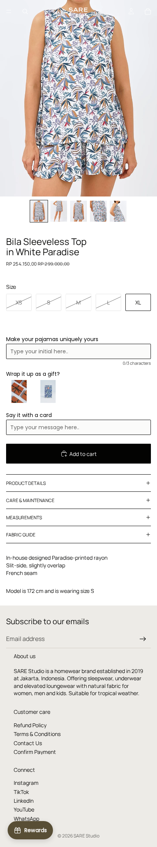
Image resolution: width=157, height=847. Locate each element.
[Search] (25, 11)
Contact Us (28, 743)
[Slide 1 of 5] (38, 211)
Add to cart (83, 453)
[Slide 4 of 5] (98, 211)
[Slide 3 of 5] (78, 211)
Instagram (26, 782)
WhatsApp (26, 818)
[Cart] (147, 11)
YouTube (24, 809)
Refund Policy (30, 725)
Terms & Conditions (37, 734)
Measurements (24, 517)
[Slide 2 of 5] (58, 211)
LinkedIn (24, 800)
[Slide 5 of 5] (118, 211)
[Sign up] (143, 639)
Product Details (26, 483)
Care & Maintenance (30, 500)
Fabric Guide (20, 534)
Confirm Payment (35, 751)
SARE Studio (86, 836)
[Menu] (9, 11)
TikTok (21, 791)
